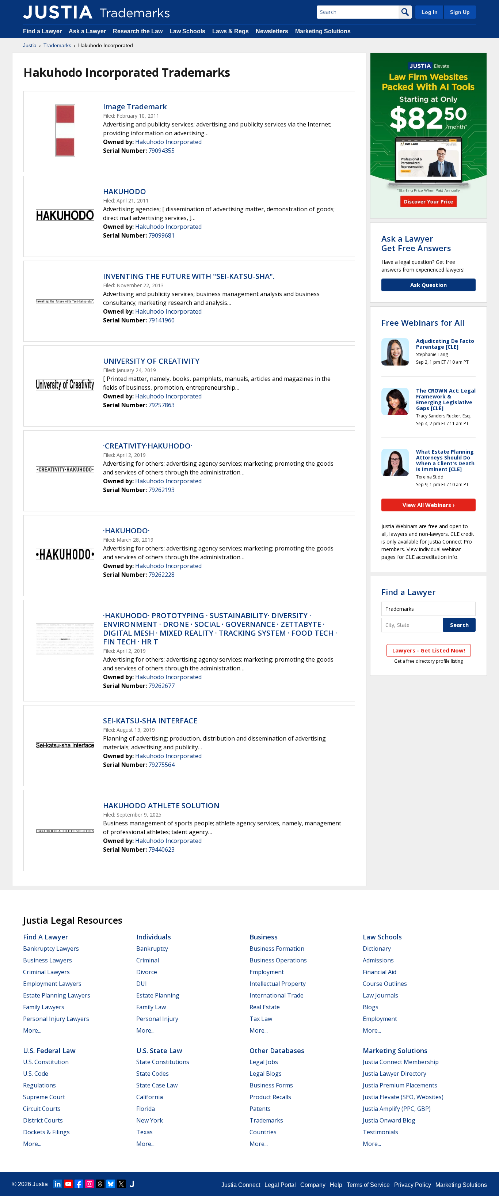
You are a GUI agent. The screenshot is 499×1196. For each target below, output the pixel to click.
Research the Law (138, 31)
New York (149, 1120)
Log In (430, 12)
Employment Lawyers (52, 984)
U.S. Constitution (46, 1062)
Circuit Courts (42, 1109)
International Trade (277, 995)
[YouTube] (68, 1184)
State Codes (152, 1074)
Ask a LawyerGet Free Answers (416, 243)
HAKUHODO (124, 191)
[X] (121, 1184)
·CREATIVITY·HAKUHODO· (148, 446)
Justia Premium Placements (400, 1085)
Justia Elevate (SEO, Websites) (403, 1097)
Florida (145, 1109)
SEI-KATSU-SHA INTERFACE (150, 721)
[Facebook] (79, 1184)
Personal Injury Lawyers (56, 1019)
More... (32, 1030)
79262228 (161, 575)
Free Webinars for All (422, 322)
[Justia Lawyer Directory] (131, 1184)
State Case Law (157, 1085)
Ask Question (428, 284)
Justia (30, 45)
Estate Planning (157, 995)
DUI (141, 984)
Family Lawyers (43, 1007)
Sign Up (460, 12)
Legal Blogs (266, 1074)
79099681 (161, 235)
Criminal (147, 960)
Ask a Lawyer (87, 31)
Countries (263, 1132)
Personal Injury (157, 1019)
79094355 (161, 151)
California (149, 1097)
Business (264, 936)
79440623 (161, 849)
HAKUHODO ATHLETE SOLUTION (161, 805)
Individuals (153, 936)
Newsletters (272, 31)
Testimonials (380, 1132)
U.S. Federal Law (49, 1050)
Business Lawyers (47, 960)
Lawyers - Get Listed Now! (428, 650)
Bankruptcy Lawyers (51, 949)
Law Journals (380, 995)
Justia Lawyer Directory (394, 1074)
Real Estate (265, 1007)
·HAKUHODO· (126, 530)
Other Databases (277, 1050)
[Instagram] (89, 1184)
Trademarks (57, 45)
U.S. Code (35, 1074)
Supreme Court (44, 1097)
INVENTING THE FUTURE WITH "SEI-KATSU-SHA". (189, 276)
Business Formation (277, 949)
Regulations (39, 1085)
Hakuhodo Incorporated (168, 142)
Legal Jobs (264, 1062)
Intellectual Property (278, 984)
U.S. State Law (159, 1050)
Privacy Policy (412, 1185)
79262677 (161, 686)
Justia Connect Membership (401, 1062)
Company (312, 1185)
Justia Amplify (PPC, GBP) (397, 1109)
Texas (144, 1132)
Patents (260, 1109)
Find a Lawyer (42, 31)
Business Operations (278, 960)
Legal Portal (280, 1185)
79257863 (161, 405)
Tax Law (261, 1019)
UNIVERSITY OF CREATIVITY (151, 361)
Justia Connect (240, 1185)
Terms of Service (368, 1185)
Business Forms (271, 1085)
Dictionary (377, 949)
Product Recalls (270, 1097)
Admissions (378, 960)
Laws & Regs (230, 31)
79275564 (161, 765)
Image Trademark (135, 106)
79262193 (161, 490)
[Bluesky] (110, 1184)
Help (336, 1185)
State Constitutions (162, 1062)
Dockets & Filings (46, 1132)
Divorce (146, 972)
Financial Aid (379, 972)
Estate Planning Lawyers (56, 995)
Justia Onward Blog (389, 1120)
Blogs (370, 1007)
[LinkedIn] (57, 1184)
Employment (267, 972)
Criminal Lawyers (46, 972)
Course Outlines (385, 984)
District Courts (43, 1120)
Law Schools (187, 31)
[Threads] (100, 1184)
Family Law (151, 1007)
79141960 (161, 320)
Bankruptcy (152, 949)
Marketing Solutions (323, 31)
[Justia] (57, 12)
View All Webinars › (429, 504)
